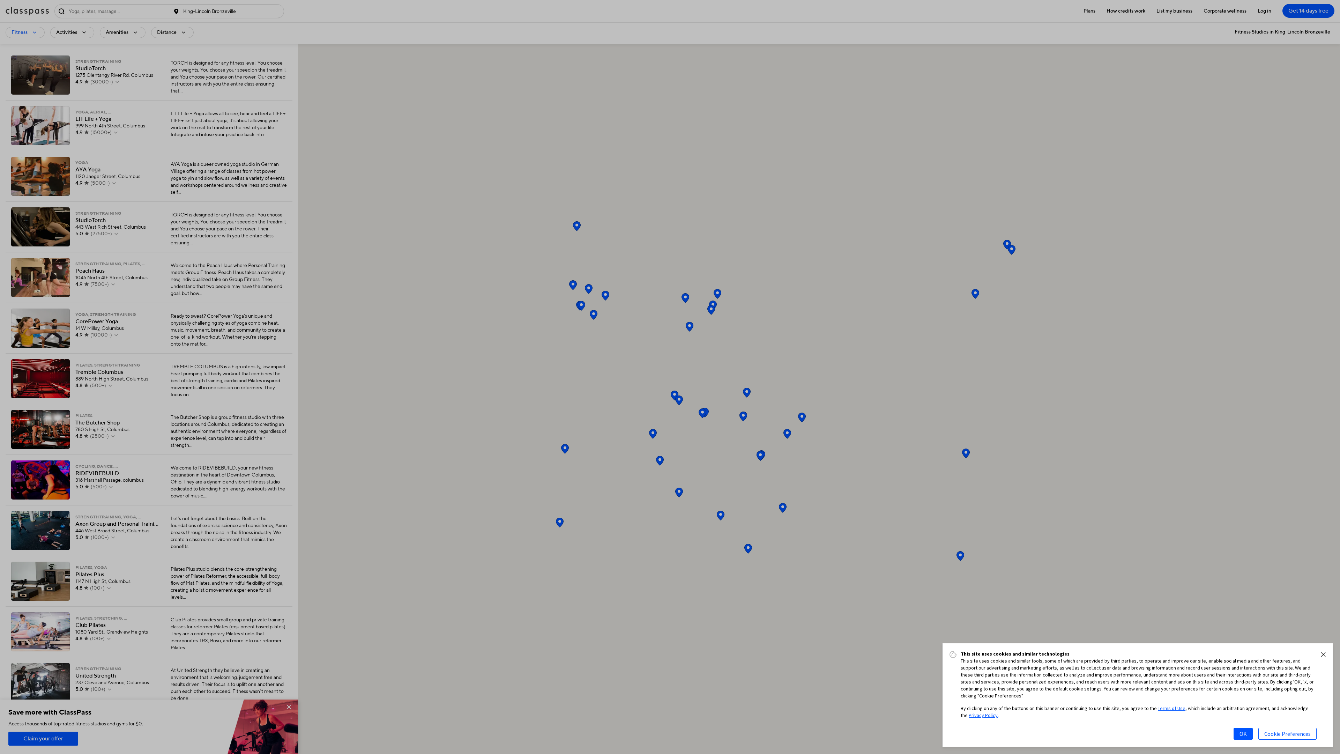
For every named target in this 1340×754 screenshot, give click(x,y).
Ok (1243, 733)
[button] (1323, 654)
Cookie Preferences (1287, 733)
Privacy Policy (983, 715)
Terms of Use (1171, 708)
